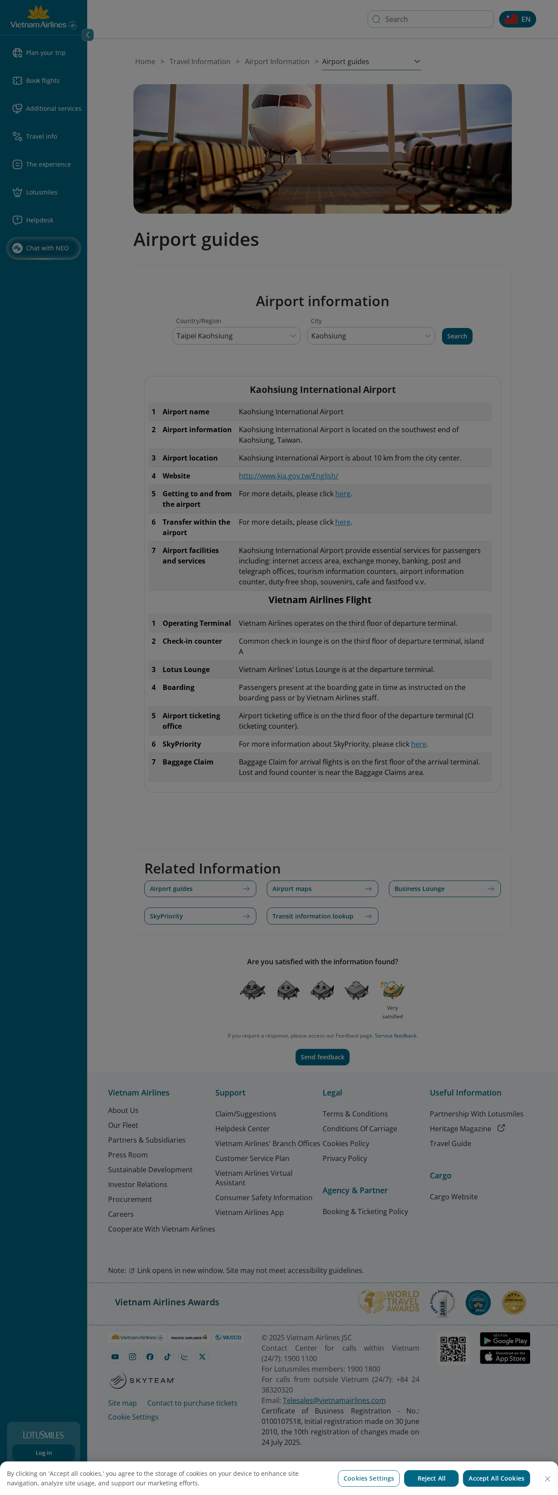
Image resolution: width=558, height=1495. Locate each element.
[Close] (547, 1478)
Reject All (432, 1478)
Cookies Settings (369, 1478)
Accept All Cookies (496, 1478)
